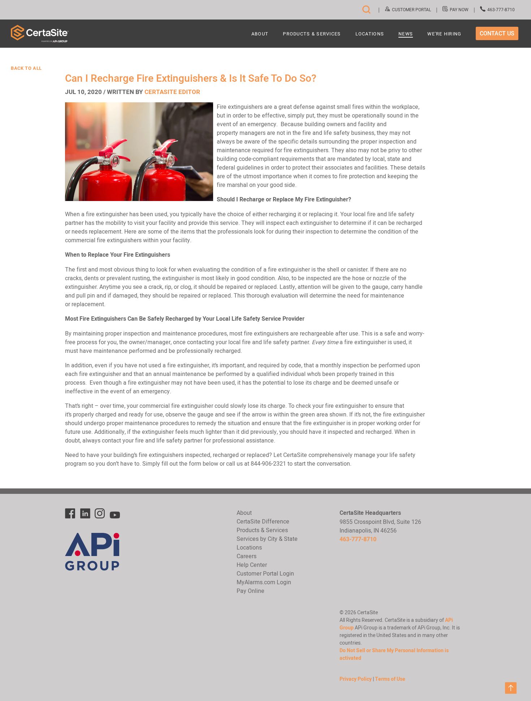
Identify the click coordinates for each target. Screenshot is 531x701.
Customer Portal (411, 10)
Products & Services (312, 34)
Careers (246, 556)
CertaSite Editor (172, 92)
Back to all (26, 68)
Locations (369, 34)
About (259, 34)
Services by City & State (267, 539)
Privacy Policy (356, 679)
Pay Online (250, 591)
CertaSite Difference (263, 521)
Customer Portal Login (265, 573)
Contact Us (497, 33)
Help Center (252, 565)
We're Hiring (444, 34)
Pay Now (459, 10)
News (405, 34)
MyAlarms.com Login (264, 582)
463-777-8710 (501, 10)
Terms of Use (390, 679)
